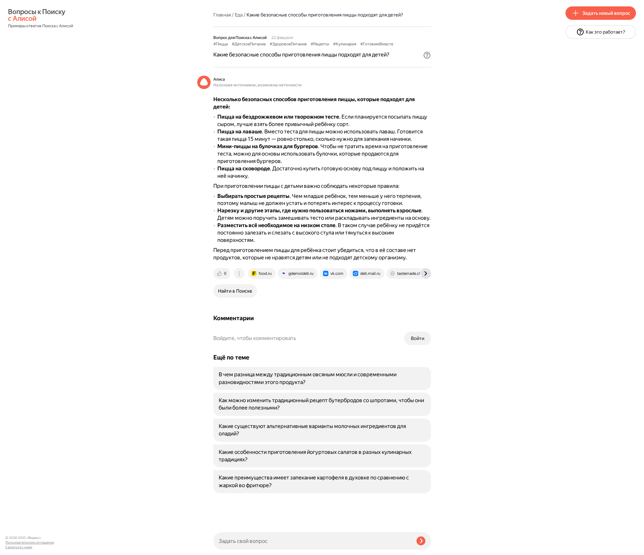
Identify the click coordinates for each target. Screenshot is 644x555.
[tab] (222, 273)
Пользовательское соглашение (29, 542)
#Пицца (220, 44)
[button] (427, 55)
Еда (239, 14)
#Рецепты (320, 44)
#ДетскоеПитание (249, 44)
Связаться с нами (18, 547)
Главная (222, 14)
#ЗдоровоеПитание (288, 44)
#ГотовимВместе (376, 44)
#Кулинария (344, 44)
